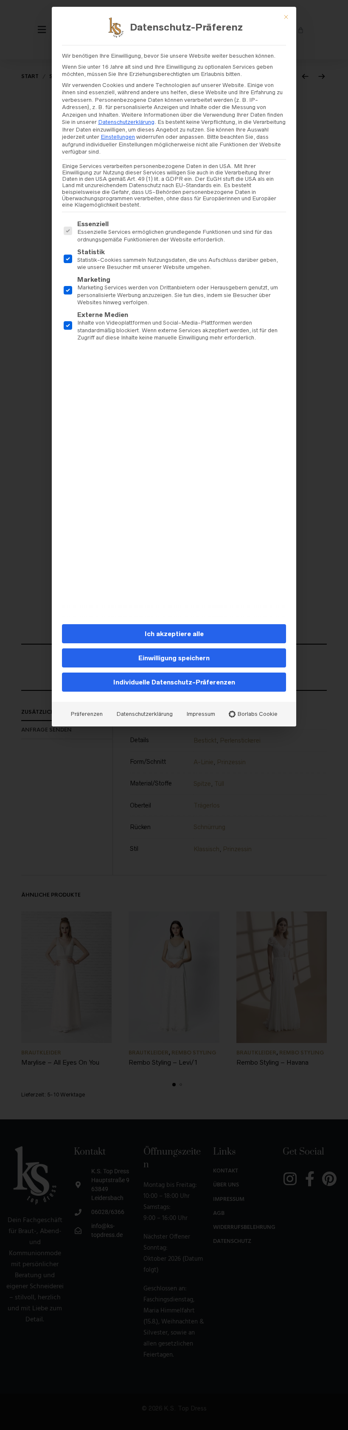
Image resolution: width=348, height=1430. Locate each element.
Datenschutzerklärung (126, 122)
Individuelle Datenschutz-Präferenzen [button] (174, 682)
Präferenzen (86, 714)
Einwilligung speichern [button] (174, 658)
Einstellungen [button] (118, 137)
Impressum (200, 714)
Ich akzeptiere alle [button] (174, 633)
